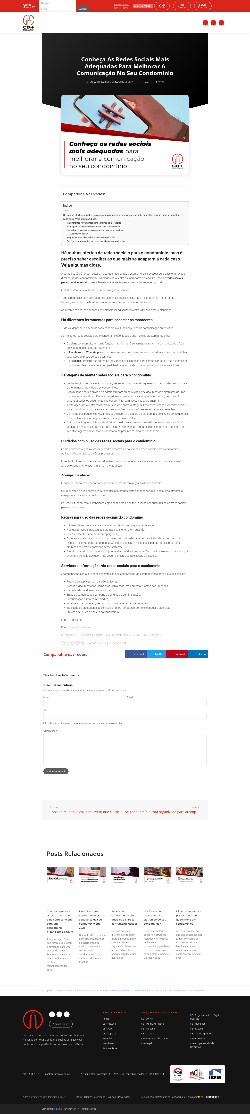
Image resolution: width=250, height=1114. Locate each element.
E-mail (131, 697)
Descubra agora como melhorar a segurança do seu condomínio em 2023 (90, 919)
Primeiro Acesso (121, 4)
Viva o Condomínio (80, 627)
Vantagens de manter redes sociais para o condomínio (93, 226)
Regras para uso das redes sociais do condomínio (91, 237)
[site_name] (56, 1108)
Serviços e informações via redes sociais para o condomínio (96, 241)
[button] (162, 194)
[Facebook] (205, 23)
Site (45, 710)
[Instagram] (213, 23)
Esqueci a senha (121, 7)
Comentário (50, 730)
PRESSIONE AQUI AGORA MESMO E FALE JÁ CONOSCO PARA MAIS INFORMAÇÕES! (111, 635)
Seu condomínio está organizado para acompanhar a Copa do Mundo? (169, 990)
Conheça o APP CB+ (143, 5)
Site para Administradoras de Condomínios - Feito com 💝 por (172, 1097)
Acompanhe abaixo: (79, 234)
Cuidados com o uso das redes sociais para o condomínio (95, 230)
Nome (47, 697)
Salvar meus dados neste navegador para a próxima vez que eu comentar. (85, 722)
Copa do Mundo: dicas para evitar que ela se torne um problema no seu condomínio (86, 990)
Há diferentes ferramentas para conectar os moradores (94, 223)
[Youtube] (221, 23)
